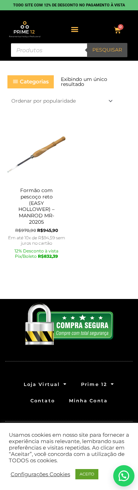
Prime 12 (94, 384)
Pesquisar (107, 50)
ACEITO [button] (87, 474)
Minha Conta (88, 400)
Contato (42, 400)
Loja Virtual (42, 384)
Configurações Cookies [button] (40, 474)
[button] (75, 29)
